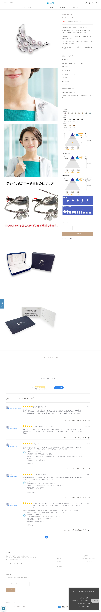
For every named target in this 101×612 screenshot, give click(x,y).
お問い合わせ (76, 7)
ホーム (23, 7)
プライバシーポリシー (88, 561)
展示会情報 (62, 7)
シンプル (30, 7)
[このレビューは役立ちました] (85, 468)
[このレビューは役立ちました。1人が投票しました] (85, 420)
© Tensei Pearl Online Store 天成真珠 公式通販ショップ (17, 607)
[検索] (90, 3)
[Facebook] (65, 222)
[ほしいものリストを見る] (93, 3)
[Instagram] (14, 563)
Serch (58, 556)
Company (59, 564)
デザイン (37, 7)
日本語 (11, 3)
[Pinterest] (17, 563)
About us (59, 558)
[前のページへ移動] (44, 537)
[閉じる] (97, 589)
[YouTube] (21, 563)
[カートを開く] (96, 3)
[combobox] (12, 398)
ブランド (45, 7)
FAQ (69, 7)
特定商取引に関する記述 (89, 558)
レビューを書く (59, 387)
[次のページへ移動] (52, 537)
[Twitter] (67, 222)
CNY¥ (5, 3)
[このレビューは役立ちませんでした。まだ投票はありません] (88, 420)
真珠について (53, 7)
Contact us (59, 561)
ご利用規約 (85, 556)
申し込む (11, 589)
